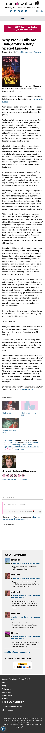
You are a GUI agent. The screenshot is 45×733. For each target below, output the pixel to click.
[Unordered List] (17, 511)
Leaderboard (7, 692)
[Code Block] (22, 511)
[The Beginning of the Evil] (29, 405)
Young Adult (14, 442)
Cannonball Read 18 (22, 2)
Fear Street (29, 442)
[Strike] (12, 511)
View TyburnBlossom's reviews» (14, 479)
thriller (29, 444)
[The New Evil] (10, 405)
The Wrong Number (19, 444)
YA (38, 447)
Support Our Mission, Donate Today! (16, 679)
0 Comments (19, 449)
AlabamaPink (7, 696)
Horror (6, 442)
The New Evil (6, 413)
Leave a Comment (34, 52)
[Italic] (7, 511)
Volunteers (6, 689)
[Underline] (9, 511)
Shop (4, 686)
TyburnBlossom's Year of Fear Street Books (20, 447)
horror (35, 442)
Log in (40, 11)
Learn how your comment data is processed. (21, 518)
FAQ (3, 682)
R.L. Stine (7, 444)
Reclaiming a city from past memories (26, 563)
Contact (5, 699)
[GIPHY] (33, 511)
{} (28, 511)
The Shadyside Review (24, 389)
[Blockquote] (20, 511)
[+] (30, 511)
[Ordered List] (15, 511)
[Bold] (4, 511)
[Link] (25, 511)
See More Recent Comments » (17, 652)
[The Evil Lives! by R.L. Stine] (10, 423)
